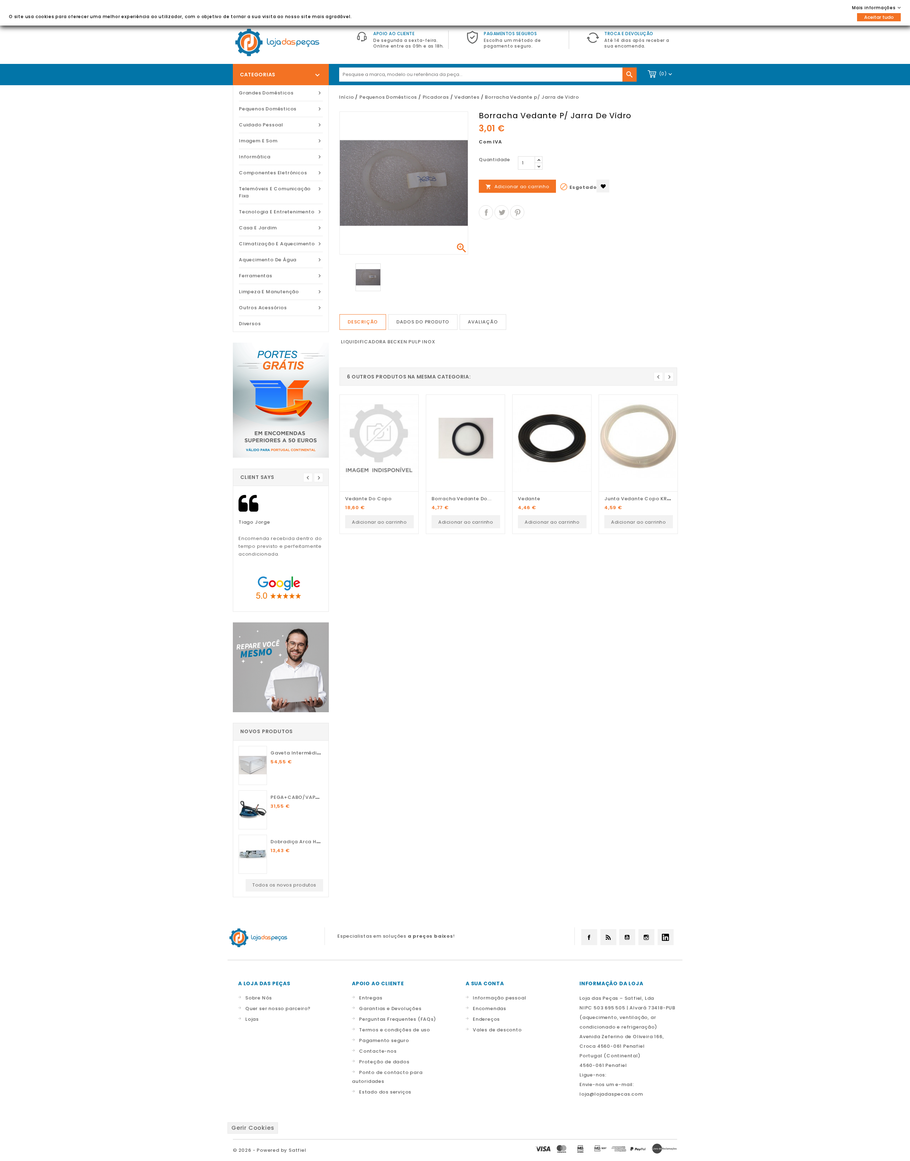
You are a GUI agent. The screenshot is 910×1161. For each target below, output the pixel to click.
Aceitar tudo (879, 17)
